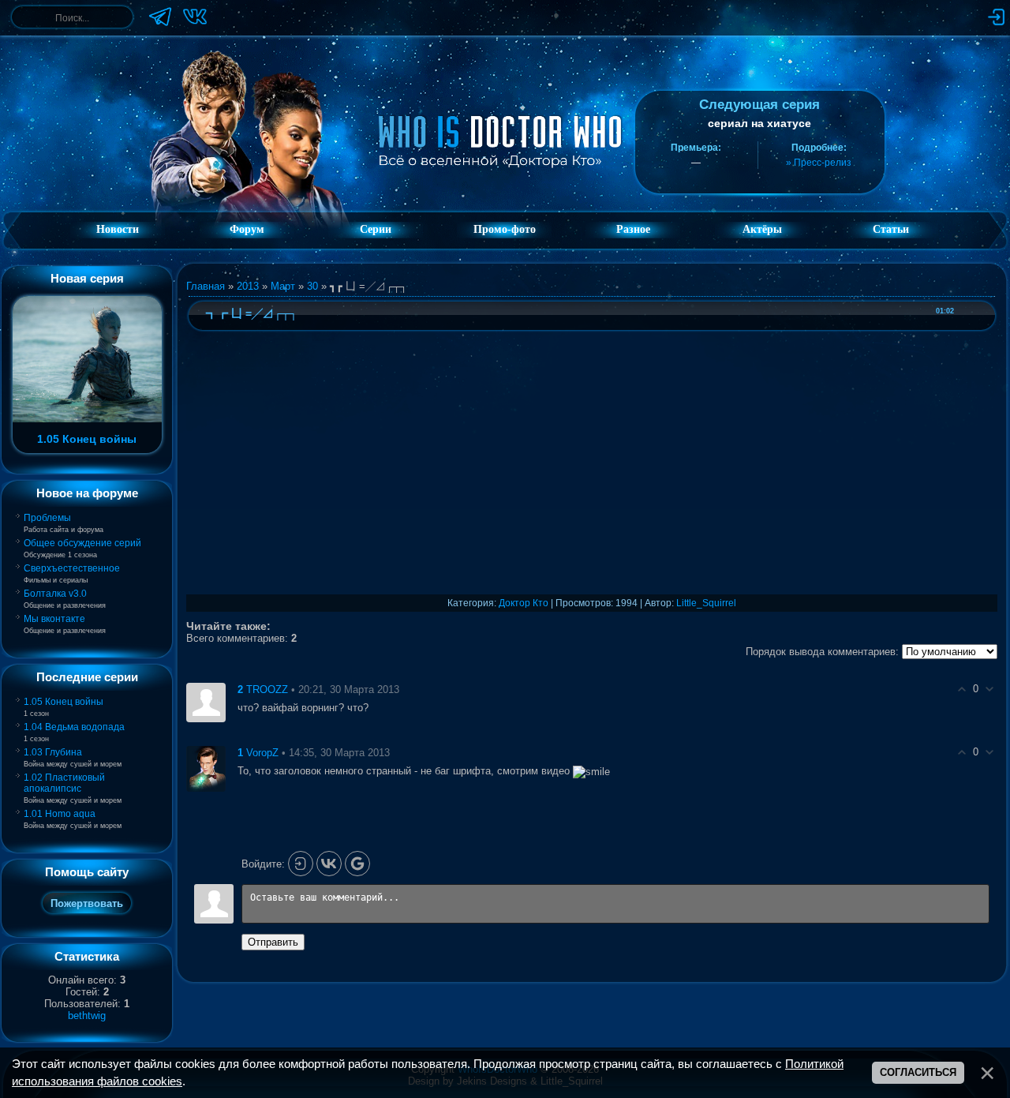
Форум (247, 229)
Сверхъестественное (72, 568)
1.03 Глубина (53, 752)
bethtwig (87, 1015)
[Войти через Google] (357, 863)
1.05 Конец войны (63, 701)
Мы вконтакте (54, 618)
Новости (117, 229)
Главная (205, 286)
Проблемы (47, 517)
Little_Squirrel (706, 603)
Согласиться (918, 1072)
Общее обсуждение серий (82, 543)
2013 (248, 286)
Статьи (891, 229)
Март (283, 286)
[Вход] (300, 863)
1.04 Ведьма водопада (74, 727)
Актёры (762, 229)
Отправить (273, 942)
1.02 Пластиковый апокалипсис (64, 783)
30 (312, 286)
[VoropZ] (206, 768)
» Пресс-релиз (818, 162)
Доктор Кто (523, 603)
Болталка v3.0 (55, 593)
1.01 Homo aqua (59, 813)
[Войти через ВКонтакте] (329, 863)
